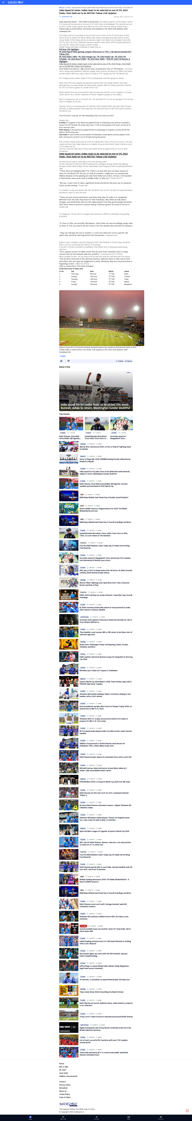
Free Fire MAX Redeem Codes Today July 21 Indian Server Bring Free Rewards (105, 546)
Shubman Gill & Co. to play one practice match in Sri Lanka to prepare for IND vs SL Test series (104, 720)
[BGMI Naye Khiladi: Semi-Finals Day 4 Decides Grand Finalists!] (68, 496)
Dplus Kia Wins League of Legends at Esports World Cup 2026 (104, 831)
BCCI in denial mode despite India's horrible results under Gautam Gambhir (106, 732)
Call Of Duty (84, 617)
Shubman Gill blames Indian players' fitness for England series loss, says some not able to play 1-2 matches (105, 818)
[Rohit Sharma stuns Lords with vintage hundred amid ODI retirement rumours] (68, 903)
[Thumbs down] (68, 361)
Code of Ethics (65, 1097)
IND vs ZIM (63, 1119)
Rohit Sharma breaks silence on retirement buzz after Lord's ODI (105, 757)
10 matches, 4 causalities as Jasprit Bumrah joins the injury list (105, 979)
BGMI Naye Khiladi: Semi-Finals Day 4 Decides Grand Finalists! (104, 497)
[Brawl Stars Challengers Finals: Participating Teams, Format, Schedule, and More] (68, 644)
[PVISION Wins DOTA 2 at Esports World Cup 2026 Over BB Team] (68, 780)
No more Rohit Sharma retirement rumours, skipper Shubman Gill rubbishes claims (105, 806)
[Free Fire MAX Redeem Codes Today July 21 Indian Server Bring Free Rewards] (68, 545)
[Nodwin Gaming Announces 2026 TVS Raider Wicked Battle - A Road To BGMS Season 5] (68, 879)
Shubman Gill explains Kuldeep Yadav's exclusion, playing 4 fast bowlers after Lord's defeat (105, 695)
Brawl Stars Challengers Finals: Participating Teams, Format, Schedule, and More (104, 645)
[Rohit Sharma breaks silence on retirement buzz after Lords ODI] (68, 755)
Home (61, 1063)
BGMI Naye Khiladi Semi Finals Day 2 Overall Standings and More (105, 893)
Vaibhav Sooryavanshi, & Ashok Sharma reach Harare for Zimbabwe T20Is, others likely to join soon (102, 744)
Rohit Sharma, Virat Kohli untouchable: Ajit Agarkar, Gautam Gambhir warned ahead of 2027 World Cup (69, 437)
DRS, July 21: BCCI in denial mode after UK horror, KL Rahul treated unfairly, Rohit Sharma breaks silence (106, 571)
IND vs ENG (63, 1067)
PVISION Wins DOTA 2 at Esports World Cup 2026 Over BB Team (105, 782)
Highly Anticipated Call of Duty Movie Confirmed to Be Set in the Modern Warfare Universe (105, 1029)
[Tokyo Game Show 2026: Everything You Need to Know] (68, 990)
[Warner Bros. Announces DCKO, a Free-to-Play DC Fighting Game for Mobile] (68, 446)
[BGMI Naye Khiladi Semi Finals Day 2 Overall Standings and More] (68, 891)
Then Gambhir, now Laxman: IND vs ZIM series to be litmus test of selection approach (106, 633)
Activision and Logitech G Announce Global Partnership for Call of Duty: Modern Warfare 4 (106, 621)
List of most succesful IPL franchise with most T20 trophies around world (104, 1041)
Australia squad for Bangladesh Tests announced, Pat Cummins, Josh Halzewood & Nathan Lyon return (120, 437)
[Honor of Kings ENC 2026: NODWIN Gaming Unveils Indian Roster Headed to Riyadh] (68, 458)
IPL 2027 (62, 1070)
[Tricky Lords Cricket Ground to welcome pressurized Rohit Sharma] (68, 1015)
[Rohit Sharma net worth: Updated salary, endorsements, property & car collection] (68, 1002)
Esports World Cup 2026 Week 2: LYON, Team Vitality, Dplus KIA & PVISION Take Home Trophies (106, 682)
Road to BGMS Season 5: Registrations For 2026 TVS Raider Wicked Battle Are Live (103, 509)
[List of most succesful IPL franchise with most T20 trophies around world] (68, 1039)
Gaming (82, 444)
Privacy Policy (64, 1085)
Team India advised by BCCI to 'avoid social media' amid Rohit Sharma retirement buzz (104, 1053)
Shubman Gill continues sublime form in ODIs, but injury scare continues (104, 917)
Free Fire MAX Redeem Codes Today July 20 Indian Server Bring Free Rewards (105, 856)
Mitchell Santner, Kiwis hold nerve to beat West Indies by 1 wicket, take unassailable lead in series (103, 769)
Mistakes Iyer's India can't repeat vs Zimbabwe (99, 670)
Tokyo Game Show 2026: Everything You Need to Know (102, 992)
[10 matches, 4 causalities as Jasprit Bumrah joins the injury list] (68, 978)
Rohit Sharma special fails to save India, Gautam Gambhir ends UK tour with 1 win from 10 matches (106, 868)
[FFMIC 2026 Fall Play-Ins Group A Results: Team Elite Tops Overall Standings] (68, 594)
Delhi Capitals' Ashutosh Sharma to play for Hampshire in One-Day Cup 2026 (106, 658)
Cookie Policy (64, 1094)
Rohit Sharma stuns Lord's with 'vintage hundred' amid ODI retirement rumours (103, 905)
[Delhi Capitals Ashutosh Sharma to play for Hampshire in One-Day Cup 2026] (68, 656)
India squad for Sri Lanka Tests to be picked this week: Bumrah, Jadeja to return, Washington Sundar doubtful (95, 406)
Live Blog (83, 926)
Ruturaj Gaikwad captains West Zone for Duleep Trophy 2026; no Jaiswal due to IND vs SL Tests (106, 707)
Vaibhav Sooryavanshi (68, 1076)
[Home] (16, 2)
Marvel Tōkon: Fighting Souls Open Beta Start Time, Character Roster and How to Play (104, 584)
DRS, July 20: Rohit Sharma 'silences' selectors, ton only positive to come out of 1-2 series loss (105, 843)
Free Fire (83, 543)
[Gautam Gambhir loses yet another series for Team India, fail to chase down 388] (68, 928)
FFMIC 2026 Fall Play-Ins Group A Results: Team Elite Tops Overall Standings (106, 596)
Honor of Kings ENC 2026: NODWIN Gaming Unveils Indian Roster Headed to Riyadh (105, 460)
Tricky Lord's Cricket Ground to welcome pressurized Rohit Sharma (106, 1016)
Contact (62, 1081)
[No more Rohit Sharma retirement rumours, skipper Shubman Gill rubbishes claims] (68, 805)
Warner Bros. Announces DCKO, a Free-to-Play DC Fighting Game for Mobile (105, 448)
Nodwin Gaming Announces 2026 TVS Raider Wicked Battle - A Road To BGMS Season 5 (104, 880)
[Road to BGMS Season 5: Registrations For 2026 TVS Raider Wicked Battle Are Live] (68, 508)
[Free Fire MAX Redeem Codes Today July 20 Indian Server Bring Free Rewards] (68, 854)
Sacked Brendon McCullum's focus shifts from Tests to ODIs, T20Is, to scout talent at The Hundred (96, 437)
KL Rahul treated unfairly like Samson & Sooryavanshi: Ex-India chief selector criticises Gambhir (105, 608)
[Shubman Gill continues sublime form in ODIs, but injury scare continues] (68, 916)
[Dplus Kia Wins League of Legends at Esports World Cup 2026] (68, 829)
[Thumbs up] (61, 361)
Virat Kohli (63, 1073)
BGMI (82, 494)
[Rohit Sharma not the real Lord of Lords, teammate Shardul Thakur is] (68, 792)
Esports (82, 456)
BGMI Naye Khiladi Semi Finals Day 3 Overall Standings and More (105, 522)
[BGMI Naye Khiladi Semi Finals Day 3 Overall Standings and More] (68, 520)
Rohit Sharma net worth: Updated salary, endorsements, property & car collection (106, 1004)
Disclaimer (63, 1088)
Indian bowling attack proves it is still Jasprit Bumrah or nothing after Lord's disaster (105, 942)
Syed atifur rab (67, 17)
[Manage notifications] (187, 1110)
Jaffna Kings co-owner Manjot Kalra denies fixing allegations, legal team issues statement (104, 967)
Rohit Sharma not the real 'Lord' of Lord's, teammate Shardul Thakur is (104, 794)
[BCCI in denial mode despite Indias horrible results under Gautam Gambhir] (68, 730)
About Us (63, 1091)
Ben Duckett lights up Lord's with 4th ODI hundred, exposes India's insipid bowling (104, 954)
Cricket (62, 356)
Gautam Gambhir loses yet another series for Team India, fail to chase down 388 (105, 930)
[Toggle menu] (3, 2)
